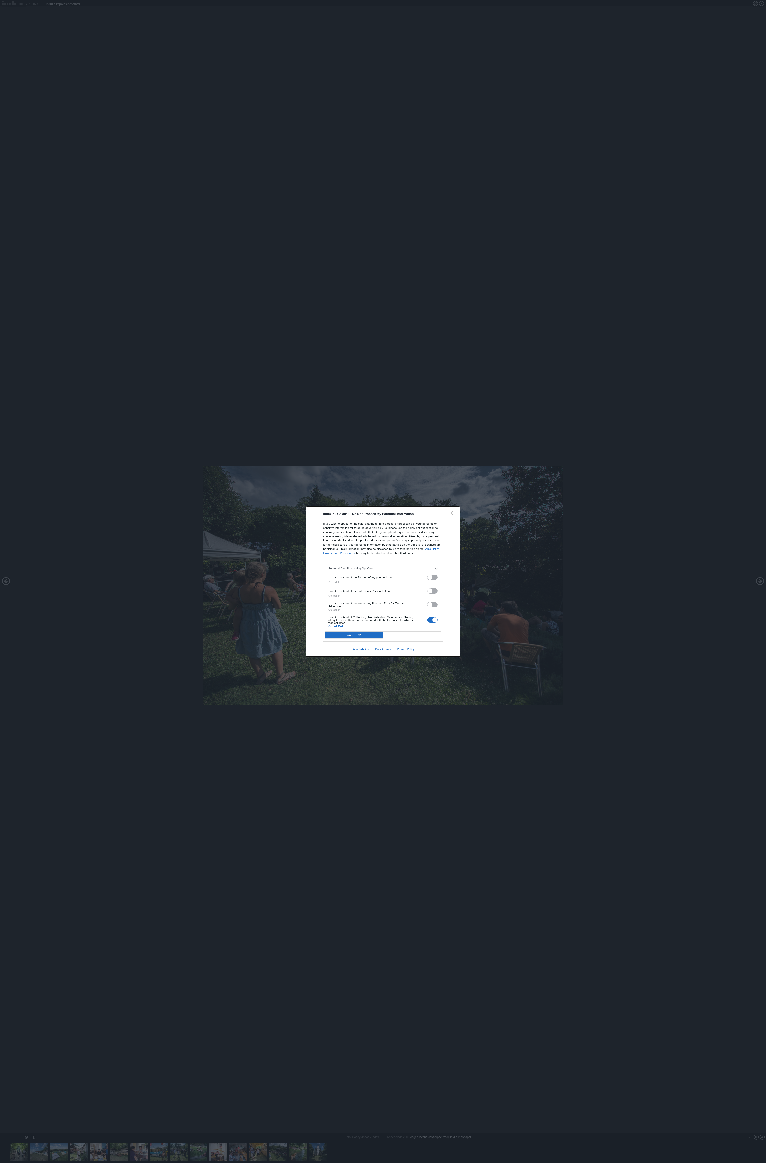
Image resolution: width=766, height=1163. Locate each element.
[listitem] (383, 568)
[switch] (432, 577)
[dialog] (383, 582)
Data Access (383, 649)
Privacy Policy (405, 649)
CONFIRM (354, 634)
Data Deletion (360, 649)
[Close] (452, 514)
